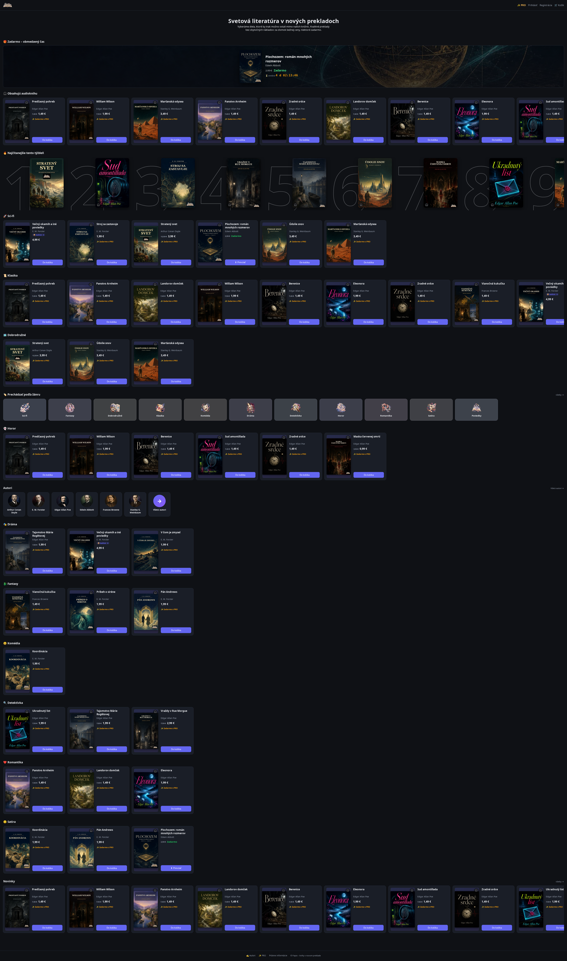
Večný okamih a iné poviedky (44, 225)
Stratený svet (169, 224)
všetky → (560, 394)
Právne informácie (278, 955)
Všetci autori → (557, 488)
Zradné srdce (297, 101)
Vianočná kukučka (493, 283)
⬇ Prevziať (240, 262)
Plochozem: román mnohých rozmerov (237, 225)
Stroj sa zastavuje (107, 224)
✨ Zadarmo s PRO (40, 119)
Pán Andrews (169, 592)
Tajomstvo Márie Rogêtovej (42, 534)
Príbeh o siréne (106, 592)
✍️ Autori (250, 955)
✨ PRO (521, 5)
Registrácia (546, 5)
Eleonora (487, 101)
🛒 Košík (559, 5)
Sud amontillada (556, 101)
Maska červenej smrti (366, 436)
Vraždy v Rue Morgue (174, 711)
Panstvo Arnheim (235, 101)
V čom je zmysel (170, 532)
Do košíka (47, 140)
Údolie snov (296, 224)
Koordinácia (39, 651)
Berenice (422, 101)
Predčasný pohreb (43, 101)
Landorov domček (364, 101)
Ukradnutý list (41, 711)
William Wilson (105, 101)
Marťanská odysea (172, 101)
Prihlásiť (532, 5)
